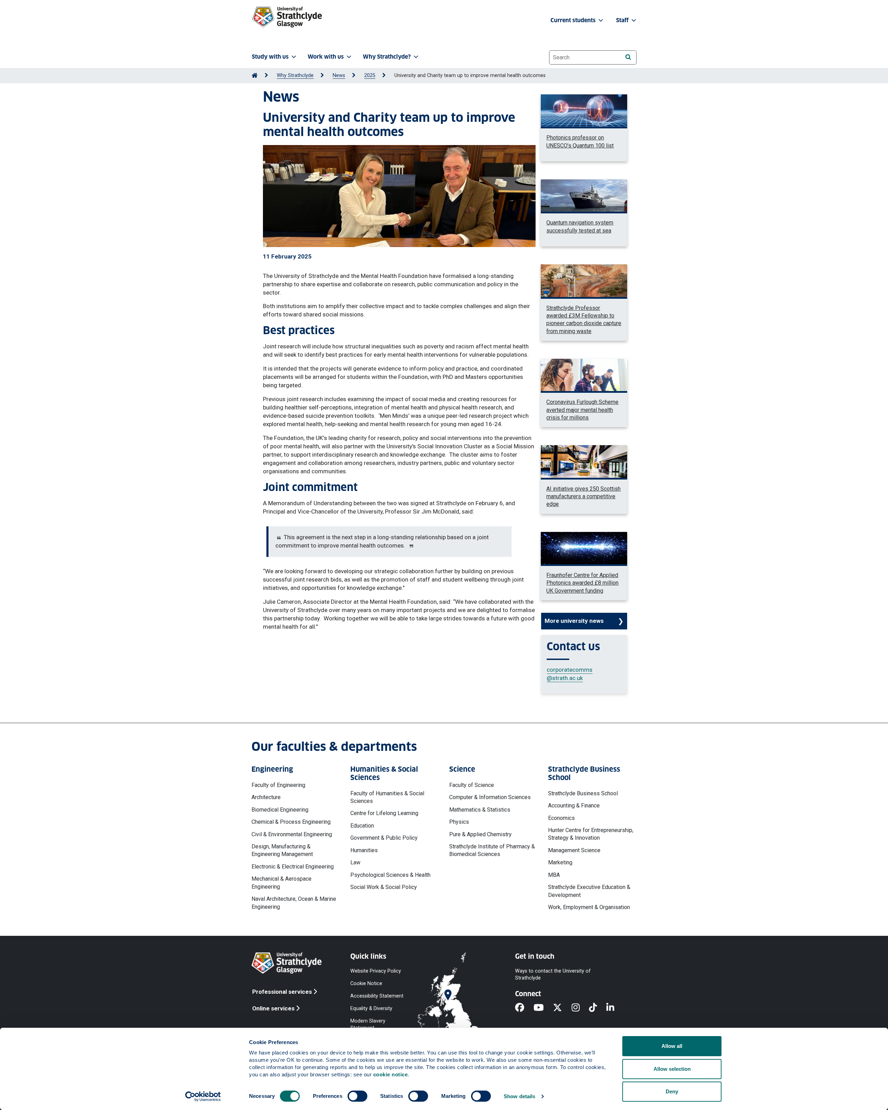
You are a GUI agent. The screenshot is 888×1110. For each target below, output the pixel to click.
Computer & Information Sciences (490, 797)
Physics (459, 822)
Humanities (364, 850)
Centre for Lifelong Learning (384, 813)
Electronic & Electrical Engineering (292, 866)
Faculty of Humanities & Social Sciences (387, 797)
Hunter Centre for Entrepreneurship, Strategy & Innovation (590, 834)
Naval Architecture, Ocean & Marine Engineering (293, 903)
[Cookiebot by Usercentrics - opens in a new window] (203, 1096)
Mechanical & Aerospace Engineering (281, 882)
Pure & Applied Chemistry (480, 834)
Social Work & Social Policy (383, 887)
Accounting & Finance (574, 805)
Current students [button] (573, 20)
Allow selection (672, 1069)
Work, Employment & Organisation (589, 907)
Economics (561, 818)
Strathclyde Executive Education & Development (589, 891)
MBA (554, 875)
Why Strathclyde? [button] (387, 56)
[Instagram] (580, 1008)
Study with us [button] (270, 56)
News (339, 75)
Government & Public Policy (384, 837)
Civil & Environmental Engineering (291, 834)
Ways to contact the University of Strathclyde (553, 974)
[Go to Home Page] (254, 75)
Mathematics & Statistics (479, 809)
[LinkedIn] (615, 1008)
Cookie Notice (366, 983)
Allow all (671, 1046)
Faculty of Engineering (278, 785)
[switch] (357, 1096)
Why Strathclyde (295, 75)
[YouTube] (543, 1008)
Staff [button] (623, 20)
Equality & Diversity (371, 1008)
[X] (562, 1008)
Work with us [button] (326, 56)
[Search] (628, 57)
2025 (369, 75)
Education (362, 825)
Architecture (266, 797)
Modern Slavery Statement (367, 1024)
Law (355, 862)
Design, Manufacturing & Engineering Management (282, 850)
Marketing (560, 862)
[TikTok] (597, 1008)
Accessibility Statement (376, 996)
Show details (519, 1096)
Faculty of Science (471, 785)
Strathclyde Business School (583, 793)
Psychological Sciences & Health (390, 875)
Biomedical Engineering (279, 809)
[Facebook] (524, 1008)
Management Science (574, 850)
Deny (672, 1091)
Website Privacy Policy (375, 971)
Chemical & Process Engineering (291, 822)
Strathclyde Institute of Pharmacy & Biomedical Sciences (492, 850)
